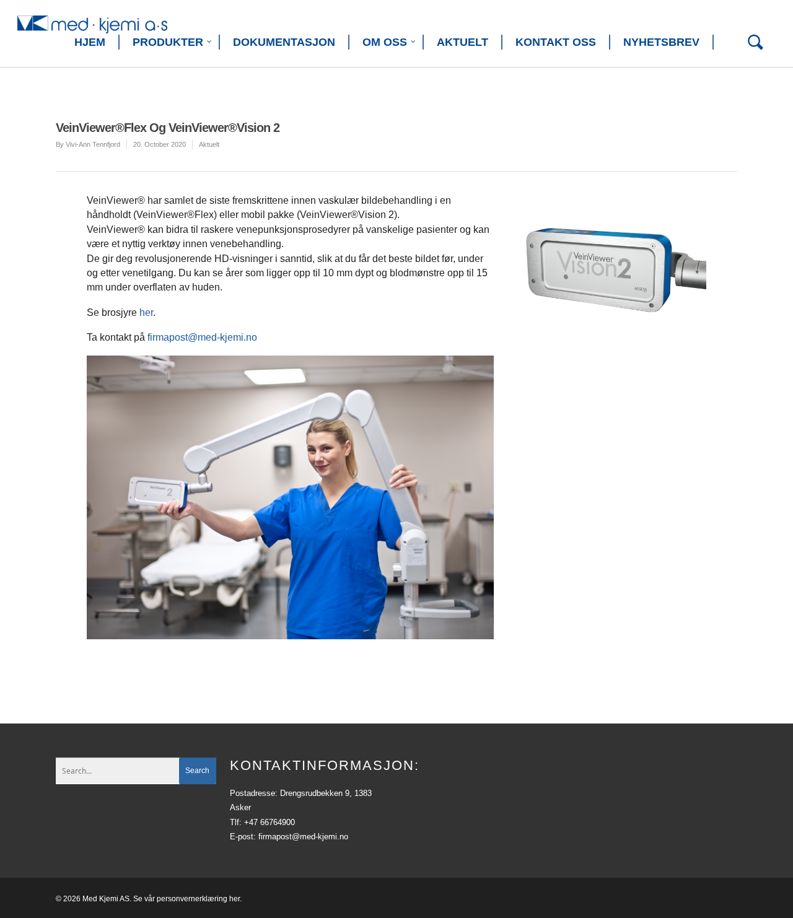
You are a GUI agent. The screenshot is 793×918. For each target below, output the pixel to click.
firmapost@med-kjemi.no (202, 337)
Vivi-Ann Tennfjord (93, 144)
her (146, 312)
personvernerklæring (192, 898)
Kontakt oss (555, 42)
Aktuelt (462, 42)
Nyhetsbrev (661, 42)
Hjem (89, 42)
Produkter (168, 42)
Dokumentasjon (284, 42)
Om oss (384, 42)
